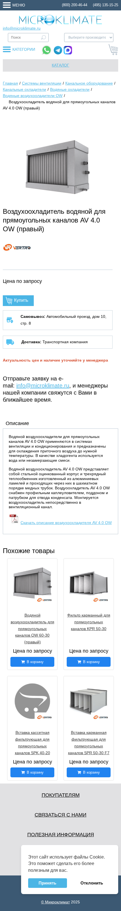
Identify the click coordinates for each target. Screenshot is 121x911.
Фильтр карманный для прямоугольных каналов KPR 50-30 (88, 622)
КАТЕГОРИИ (23, 49)
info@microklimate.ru (22, 28)
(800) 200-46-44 (74, 5)
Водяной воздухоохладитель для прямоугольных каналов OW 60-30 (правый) (32, 628)
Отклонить (91, 883)
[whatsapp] (46, 50)
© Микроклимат (55, 902)
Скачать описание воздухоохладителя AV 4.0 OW (66, 522)
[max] (68, 50)
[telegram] (58, 50)
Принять (47, 883)
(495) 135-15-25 (105, 5)
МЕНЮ (18, 5)
